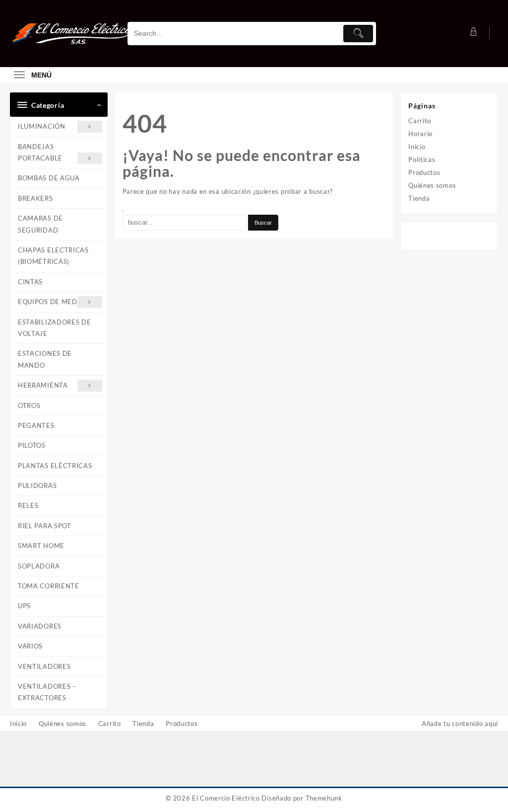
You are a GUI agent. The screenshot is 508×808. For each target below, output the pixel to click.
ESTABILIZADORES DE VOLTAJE (54, 327)
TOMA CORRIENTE (48, 586)
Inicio (416, 147)
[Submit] (358, 33)
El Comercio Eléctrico (226, 798)
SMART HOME (41, 546)
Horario (420, 134)
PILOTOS (32, 445)
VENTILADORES (44, 666)
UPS (24, 606)
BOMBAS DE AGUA (49, 178)
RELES (28, 505)
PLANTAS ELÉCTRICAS (55, 466)
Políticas (421, 159)
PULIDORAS (37, 485)
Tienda (419, 198)
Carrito (419, 121)
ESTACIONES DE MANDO (45, 359)
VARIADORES (40, 626)
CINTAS (30, 282)
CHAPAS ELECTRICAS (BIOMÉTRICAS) (53, 255)
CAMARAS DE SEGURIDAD (40, 224)
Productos (424, 172)
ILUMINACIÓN (41, 126)
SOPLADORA (39, 566)
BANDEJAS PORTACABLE (40, 152)
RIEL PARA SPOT (44, 526)
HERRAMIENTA (43, 385)
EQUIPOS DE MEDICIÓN (57, 302)
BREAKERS (35, 198)
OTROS (29, 405)
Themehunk (324, 798)
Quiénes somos (432, 185)
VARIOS (30, 646)
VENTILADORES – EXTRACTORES (47, 692)
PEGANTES (36, 425)
